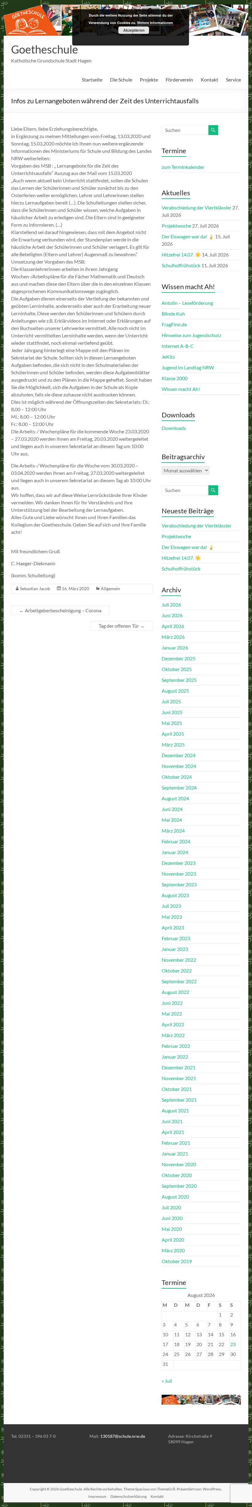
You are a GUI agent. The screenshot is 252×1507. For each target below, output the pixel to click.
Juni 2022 (172, 1003)
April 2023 (173, 927)
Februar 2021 (176, 1143)
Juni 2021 (172, 1121)
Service (233, 79)
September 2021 (179, 1100)
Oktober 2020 (177, 1175)
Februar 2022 (176, 1046)
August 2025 (175, 691)
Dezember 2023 (178, 863)
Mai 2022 (172, 1013)
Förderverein (179, 79)
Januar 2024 (175, 852)
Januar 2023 (175, 949)
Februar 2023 (176, 938)
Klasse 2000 (174, 378)
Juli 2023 (171, 906)
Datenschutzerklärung (128, 1496)
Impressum (97, 1496)
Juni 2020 (172, 1218)
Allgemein (110, 588)
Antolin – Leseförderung (187, 303)
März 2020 (173, 1250)
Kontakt (209, 79)
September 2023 (179, 884)
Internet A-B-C (178, 346)
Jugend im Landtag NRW (188, 367)
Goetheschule (44, 49)
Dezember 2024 (178, 755)
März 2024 (173, 830)
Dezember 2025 (178, 658)
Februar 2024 (176, 841)
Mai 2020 (172, 1229)
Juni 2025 (172, 712)
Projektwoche (176, 226)
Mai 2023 (172, 917)
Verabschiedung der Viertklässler (196, 207)
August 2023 (175, 895)
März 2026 (173, 637)
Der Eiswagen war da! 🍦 (188, 236)
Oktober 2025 (177, 669)
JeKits (168, 357)
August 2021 (175, 1110)
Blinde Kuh (173, 313)
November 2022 (179, 960)
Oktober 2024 (177, 777)
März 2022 (173, 1035)
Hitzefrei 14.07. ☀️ (181, 254)
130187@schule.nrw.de (122, 1436)
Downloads (174, 428)
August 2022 (175, 992)
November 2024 (179, 766)
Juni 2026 (172, 615)
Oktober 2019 (177, 1261)
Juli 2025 (171, 701)
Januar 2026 (175, 647)
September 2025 (179, 680)
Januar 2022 (175, 1057)
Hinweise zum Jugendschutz (191, 335)
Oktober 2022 (177, 970)
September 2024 (179, 787)
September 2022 (179, 981)
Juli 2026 (171, 604)
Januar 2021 (175, 1153)
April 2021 (173, 1132)
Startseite (92, 79)
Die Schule (121, 79)
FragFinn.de (174, 324)
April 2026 (173, 626)
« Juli (167, 1381)
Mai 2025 (172, 723)
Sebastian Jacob (35, 588)
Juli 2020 (171, 1207)
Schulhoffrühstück (181, 265)
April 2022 (173, 1024)
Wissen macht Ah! (181, 389)
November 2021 (179, 1078)
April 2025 (173, 734)
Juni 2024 (172, 809)
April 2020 (173, 1240)
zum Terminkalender (183, 167)
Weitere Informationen (155, 22)
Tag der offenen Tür (122, 626)
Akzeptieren (133, 30)
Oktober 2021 (177, 1089)
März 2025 (173, 744)
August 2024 (175, 798)
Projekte (149, 79)
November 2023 (179, 874)
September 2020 (179, 1186)
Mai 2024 (172, 820)
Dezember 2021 (178, 1067)
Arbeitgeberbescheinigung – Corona (60, 610)
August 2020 (175, 1196)
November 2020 (179, 1164)
